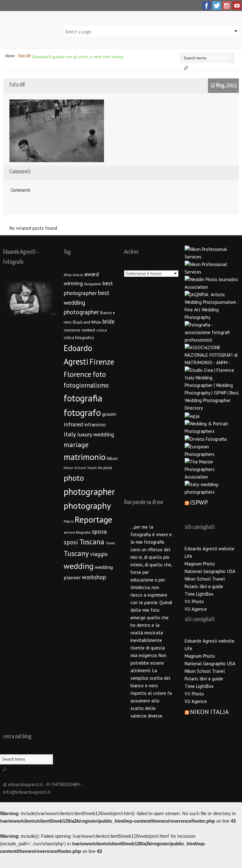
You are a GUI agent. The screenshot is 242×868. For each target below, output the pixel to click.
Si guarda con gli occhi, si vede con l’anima (85, 57)
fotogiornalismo (86, 385)
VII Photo (194, 601)
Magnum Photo (200, 564)
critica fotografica (79, 337)
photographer (89, 491)
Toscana (91, 541)
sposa (99, 531)
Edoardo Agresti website (209, 549)
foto (99, 374)
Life (188, 556)
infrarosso (95, 424)
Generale (40, 57)
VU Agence (196, 609)
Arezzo (78, 275)
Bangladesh (92, 284)
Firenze (101, 362)
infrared (73, 424)
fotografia (83, 398)
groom (109, 414)
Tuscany (76, 553)
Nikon (112, 458)
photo (74, 478)
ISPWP (199, 502)
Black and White (87, 322)
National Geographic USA (210, 571)
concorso (72, 330)
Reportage (93, 519)
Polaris (68, 521)
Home (9, 56)
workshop (94, 577)
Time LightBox (199, 594)
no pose (105, 467)
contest (88, 330)
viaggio (99, 554)
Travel (110, 543)
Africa (68, 275)
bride (108, 321)
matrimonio (85, 456)
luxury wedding (95, 434)
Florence (77, 374)
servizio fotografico (77, 532)
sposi (71, 542)
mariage (76, 444)
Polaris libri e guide (204, 586)
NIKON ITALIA (209, 712)
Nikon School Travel (80, 467)
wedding (79, 566)
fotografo (82, 412)
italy (70, 434)
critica (101, 330)
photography (87, 505)
